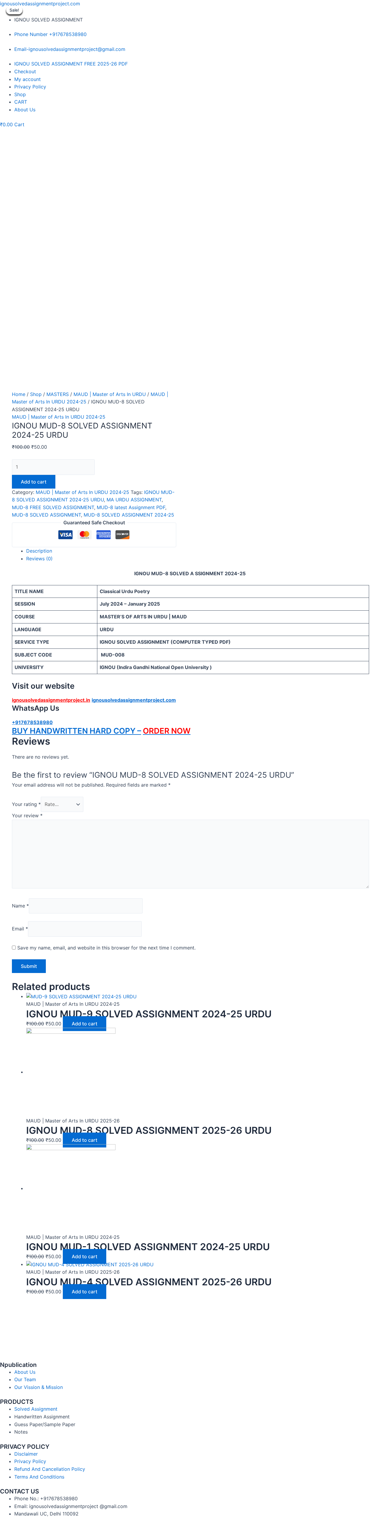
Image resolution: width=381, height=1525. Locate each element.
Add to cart (33, 482)
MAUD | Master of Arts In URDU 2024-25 (58, 417)
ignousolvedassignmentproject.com (40, 4)
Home (18, 394)
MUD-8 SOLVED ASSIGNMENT (46, 515)
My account (27, 79)
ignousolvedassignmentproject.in (51, 700)
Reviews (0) (39, 559)
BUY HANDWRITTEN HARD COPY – (76, 730)
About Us (24, 110)
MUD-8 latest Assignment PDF (131, 507)
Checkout (25, 71)
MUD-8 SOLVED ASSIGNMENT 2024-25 (129, 515)
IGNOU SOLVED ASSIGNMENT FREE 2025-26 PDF (71, 64)
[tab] (197, 551)
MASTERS (57, 394)
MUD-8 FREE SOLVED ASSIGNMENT (53, 507)
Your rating (26, 804)
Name (20, 906)
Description (39, 551)
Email (20, 929)
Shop (20, 94)
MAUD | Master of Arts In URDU (110, 394)
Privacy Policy (30, 87)
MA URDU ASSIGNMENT (134, 500)
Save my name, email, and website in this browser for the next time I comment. (106, 948)
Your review (27, 815)
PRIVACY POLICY (24, 1446)
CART (20, 102)
